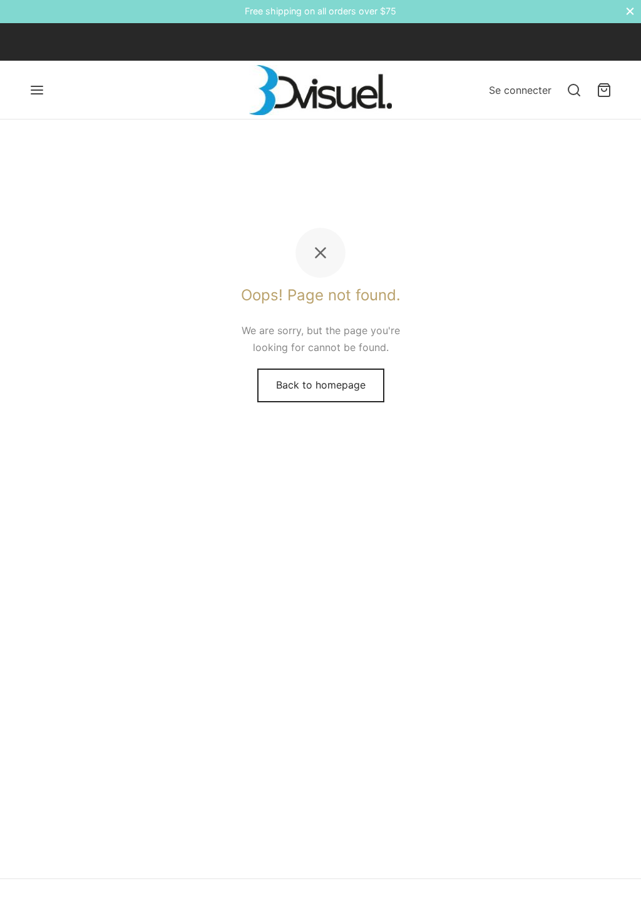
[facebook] (38, 41)
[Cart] (604, 90)
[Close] (630, 11)
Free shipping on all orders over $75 (320, 11)
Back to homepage (321, 385)
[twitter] (63, 41)
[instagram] (88, 41)
